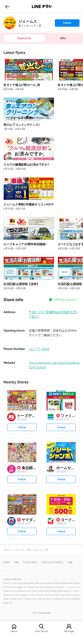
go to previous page (7, 6)
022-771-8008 (39, 349)
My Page (69, 631)
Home (14, 631)
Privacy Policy (30, 562)
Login (70, 562)
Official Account (65, 299)
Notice (6, 562)
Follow (67, 24)
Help (16, 562)
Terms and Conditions (52, 562)
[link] (9, 23)
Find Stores (41, 631)
